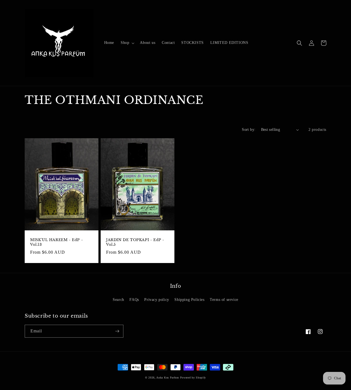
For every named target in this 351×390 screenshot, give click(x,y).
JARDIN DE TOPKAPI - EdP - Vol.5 (135, 242)
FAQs (134, 300)
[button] (127, 43)
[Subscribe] (117, 331)
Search (118, 300)
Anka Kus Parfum (167, 377)
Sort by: (248, 130)
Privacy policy (156, 300)
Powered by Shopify (193, 377)
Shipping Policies (189, 300)
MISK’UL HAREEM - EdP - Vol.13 (56, 242)
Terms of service (224, 300)
